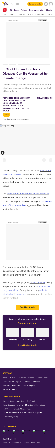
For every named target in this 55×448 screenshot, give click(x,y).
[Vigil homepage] (15, 5)
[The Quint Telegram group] (37, 432)
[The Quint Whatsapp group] (26, 432)
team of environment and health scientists (28, 193)
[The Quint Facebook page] (7, 432)
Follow (6, 115)
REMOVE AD (42, 20)
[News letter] (46, 4)
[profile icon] (51, 4)
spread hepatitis (37, 282)
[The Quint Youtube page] (47, 432)
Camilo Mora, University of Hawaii (15, 103)
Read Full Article (27, 307)
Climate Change (44, 98)
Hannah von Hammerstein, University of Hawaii (16, 108)
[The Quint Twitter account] (16, 432)
